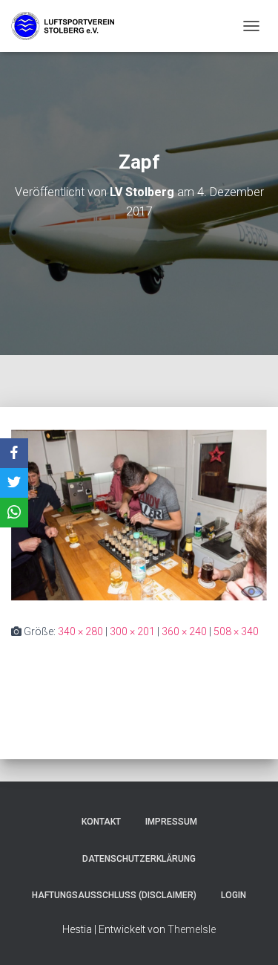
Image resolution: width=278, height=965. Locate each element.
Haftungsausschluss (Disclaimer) (114, 895)
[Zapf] (139, 514)
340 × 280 (80, 631)
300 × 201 (132, 631)
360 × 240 (184, 631)
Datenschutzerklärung (139, 859)
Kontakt (101, 821)
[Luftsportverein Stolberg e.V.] (68, 26)
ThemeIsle (192, 929)
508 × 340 (236, 631)
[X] (14, 483)
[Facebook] (14, 453)
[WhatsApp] (14, 512)
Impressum (171, 821)
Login (233, 895)
